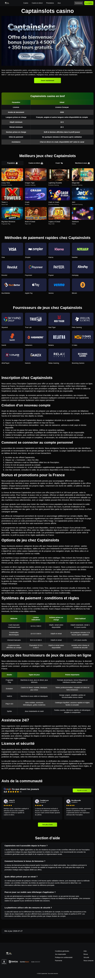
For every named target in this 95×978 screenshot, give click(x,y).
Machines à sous (81, 163)
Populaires (11, 163)
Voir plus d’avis (47, 824)
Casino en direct (34, 163)
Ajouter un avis (82, 790)
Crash (58, 163)
